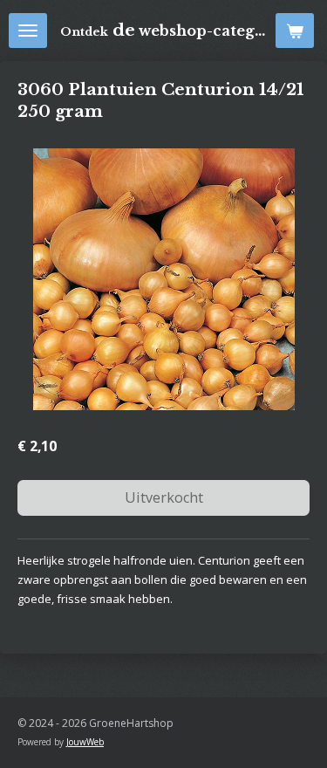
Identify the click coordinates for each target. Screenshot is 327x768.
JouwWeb (85, 742)
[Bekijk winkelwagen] (295, 30)
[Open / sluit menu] (28, 30)
